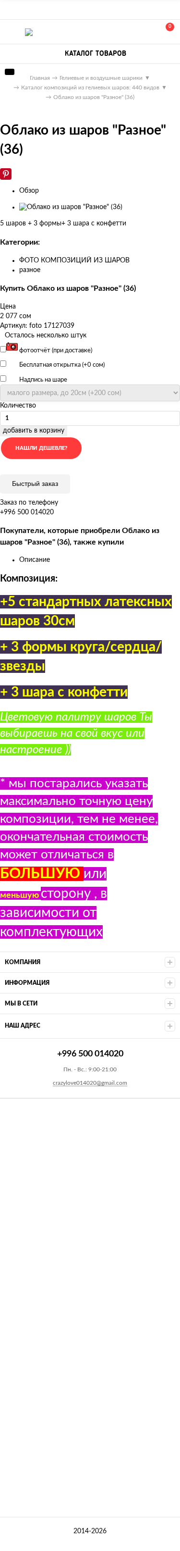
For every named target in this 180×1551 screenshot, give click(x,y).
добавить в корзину (33, 430)
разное (29, 270)
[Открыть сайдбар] (10, 9)
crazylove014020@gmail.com (90, 1083)
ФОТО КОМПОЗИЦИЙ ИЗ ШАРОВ (74, 260)
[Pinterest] (6, 174)
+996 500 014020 (123, 31)
